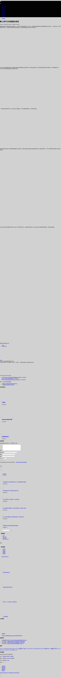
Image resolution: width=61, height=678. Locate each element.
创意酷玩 (3, 6)
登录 (4, 535)
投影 (36, 648)
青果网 (4, 553)
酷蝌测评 (3, 14)
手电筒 (32, 648)
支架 (41, 648)
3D (0, 648)
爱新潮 (4, 551)
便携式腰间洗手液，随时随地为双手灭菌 (10, 490)
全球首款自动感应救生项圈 (7, 419)
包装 (12, 648)
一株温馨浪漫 (5, 616)
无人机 (43, 648)
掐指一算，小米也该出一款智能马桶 (10, 601)
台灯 (16, 648)
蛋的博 (4, 549)
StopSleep (5, 381)
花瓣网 (12, 656)
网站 (1, 456)
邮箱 (1, 454)
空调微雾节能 (4, 640)
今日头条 (8, 658)
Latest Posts (4, 346)
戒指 (7, 381)
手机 (31, 648)
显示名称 (2, 452)
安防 (22, 648)
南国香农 (3, 667)
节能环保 (3, 8)
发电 (15, 648)
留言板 (3, 670)
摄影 (39, 648)
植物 (52, 648)
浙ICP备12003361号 (4, 672)
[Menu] (0, 3)
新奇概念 (3, 7)
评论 (1, 450)
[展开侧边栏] (0, 464)
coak (2, 24)
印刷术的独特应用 (6, 572)
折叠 (38, 648)
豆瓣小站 (8, 656)
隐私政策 (3, 669)
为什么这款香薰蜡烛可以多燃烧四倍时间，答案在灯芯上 (13, 516)
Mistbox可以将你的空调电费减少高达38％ (19, 640)
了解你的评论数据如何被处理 (21, 462)
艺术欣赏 (3, 9)
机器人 (48, 648)
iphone (3, 648)
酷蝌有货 (3, 15)
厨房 (13, 648)
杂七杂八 (3, 13)
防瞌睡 (9, 381)
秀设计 (4, 550)
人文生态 (3, 12)
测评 (54, 648)
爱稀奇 (4, 552)
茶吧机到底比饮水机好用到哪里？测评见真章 (16, 641)
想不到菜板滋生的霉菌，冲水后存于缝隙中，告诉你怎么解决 (14, 508)
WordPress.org (6, 539)
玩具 (59, 648)
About (3, 345)
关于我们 (3, 16)
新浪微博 (4, 656)
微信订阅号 (5, 660)
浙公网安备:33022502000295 (13, 672)
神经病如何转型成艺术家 (7, 587)
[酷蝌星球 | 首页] (2, 1)
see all (9, 375)
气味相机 (3, 402)
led (4, 648)
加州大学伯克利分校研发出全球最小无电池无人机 (11, 379)
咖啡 (18, 648)
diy (1, 648)
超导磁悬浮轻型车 (5, 436)
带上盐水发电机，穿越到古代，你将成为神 (11, 499)
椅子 (50, 648)
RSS (8, 660)
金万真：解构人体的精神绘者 (7, 378)
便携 (6, 648)
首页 (3, 5)
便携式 (8, 648)
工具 (26, 648)
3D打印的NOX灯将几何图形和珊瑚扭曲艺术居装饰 (11, 377)
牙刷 (57, 648)
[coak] (6, 359)
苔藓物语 (3, 666)
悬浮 (27, 648)
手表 (35, 648)
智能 (46, 648)
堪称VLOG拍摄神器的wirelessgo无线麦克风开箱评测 (12, 635)
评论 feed (4, 538)
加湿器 (10, 648)
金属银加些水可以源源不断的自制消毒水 (10, 525)
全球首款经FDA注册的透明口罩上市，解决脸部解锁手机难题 (14, 481)
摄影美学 (3, 10)
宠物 (24, 648)
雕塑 (13, 649)
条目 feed (4, 536)
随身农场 (3, 668)
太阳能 (20, 648)
